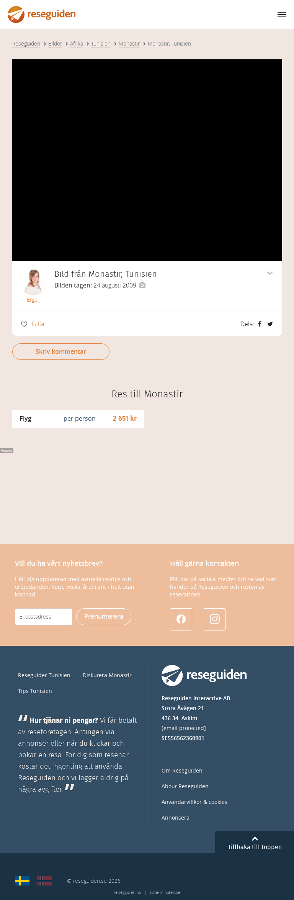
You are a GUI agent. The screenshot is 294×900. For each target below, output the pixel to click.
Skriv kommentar (61, 351)
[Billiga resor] (22, 880)
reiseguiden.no (127, 892)
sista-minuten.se (165, 892)
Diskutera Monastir (107, 675)
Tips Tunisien (35, 691)
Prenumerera (103, 616)
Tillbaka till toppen (255, 847)
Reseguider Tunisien (44, 675)
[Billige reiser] (44, 880)
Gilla (38, 324)
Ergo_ (33, 300)
